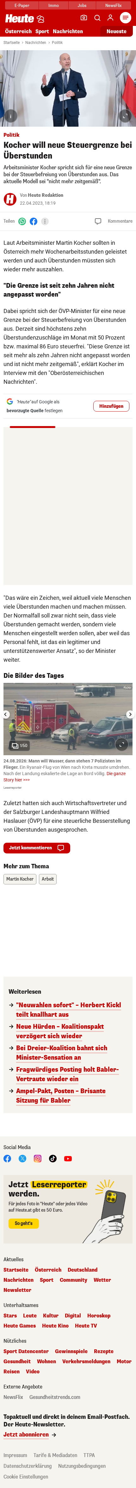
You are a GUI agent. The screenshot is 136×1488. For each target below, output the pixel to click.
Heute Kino (55, 1326)
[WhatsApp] (22, 221)
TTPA (89, 1455)
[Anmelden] (110, 17)
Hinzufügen (111, 406)
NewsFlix (113, 6)
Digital (73, 1316)
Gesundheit (17, 1361)
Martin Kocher (20, 879)
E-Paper (22, 6)
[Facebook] (33, 221)
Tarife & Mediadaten (55, 1455)
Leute (30, 1316)
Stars (10, 1316)
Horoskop (98, 1316)
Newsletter (17, 1290)
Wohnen (46, 1361)
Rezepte (104, 1351)
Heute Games (19, 1326)
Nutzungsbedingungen (82, 1466)
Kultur (51, 1316)
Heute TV (86, 1326)
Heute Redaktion (45, 195)
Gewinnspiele (71, 1351)
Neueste (117, 31)
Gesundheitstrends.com (54, 1397)
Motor (124, 1361)
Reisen (11, 1372)
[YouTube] (68, 1158)
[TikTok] (53, 1158)
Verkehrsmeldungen (86, 1361)
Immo (53, 6)
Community (73, 1280)
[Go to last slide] (6, 714)
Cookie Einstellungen (25, 1476)
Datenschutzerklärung (27, 1466)
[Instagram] (37, 1158)
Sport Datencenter (26, 1351)
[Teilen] (45, 221)
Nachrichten (35, 42)
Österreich (18, 31)
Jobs (82, 6)
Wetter (102, 1280)
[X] (22, 1158)
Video (33, 1372)
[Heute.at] (19, 18)
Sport (42, 31)
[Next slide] (130, 714)
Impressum (15, 1455)
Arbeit (48, 879)
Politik (57, 42)
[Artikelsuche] (97, 17)
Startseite (11, 42)
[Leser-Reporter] (84, 17)
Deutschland (82, 1270)
